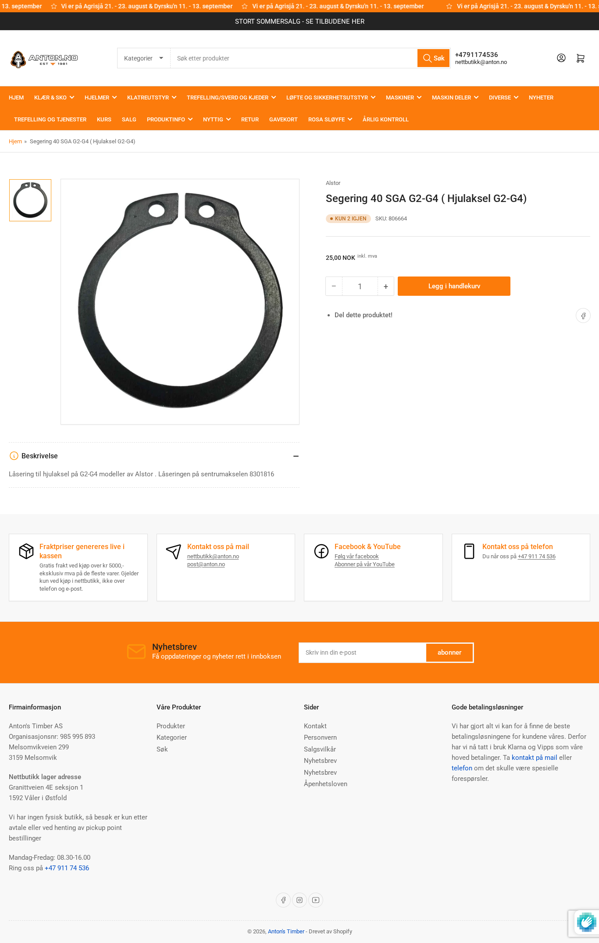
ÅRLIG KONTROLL (386, 119)
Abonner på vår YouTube (365, 564)
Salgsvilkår (320, 749)
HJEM (16, 97)
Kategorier (172, 737)
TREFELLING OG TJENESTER (50, 119)
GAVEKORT (283, 119)
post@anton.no (206, 564)
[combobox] (311, 58)
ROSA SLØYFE (326, 119)
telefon (462, 768)
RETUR (250, 119)
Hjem (15, 141)
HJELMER (97, 97)
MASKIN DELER (451, 97)
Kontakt (315, 726)
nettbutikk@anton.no (481, 62)
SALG (129, 119)
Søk (162, 749)
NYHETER (541, 97)
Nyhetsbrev (320, 761)
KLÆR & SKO (50, 97)
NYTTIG (213, 119)
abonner (449, 652)
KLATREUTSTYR (148, 97)
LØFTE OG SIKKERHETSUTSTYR (327, 97)
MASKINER (400, 97)
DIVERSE (500, 97)
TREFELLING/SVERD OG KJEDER (227, 97)
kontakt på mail (534, 758)
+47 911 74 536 (537, 556)
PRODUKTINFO (166, 119)
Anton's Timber (286, 931)
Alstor (333, 183)
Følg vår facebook (357, 556)
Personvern (320, 737)
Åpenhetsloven (325, 784)
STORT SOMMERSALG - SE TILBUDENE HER (299, 21)
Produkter (171, 726)
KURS (104, 119)
